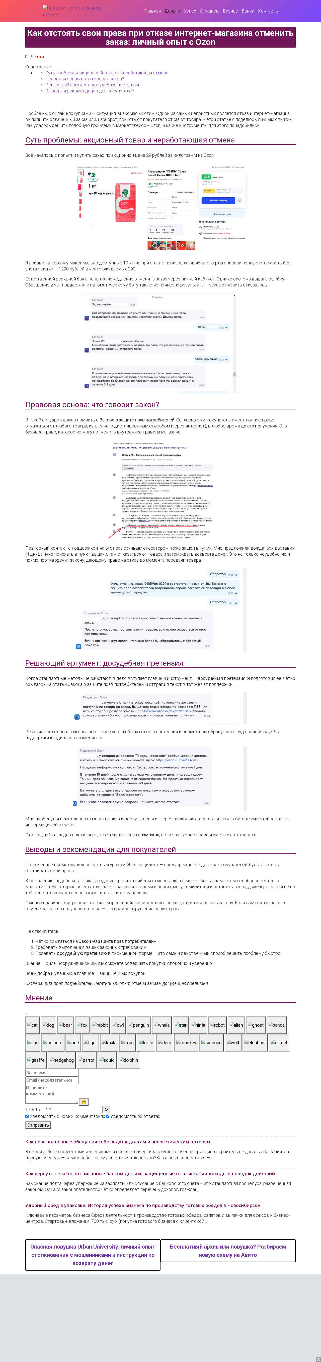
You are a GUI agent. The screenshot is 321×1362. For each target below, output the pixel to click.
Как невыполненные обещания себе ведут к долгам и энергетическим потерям (117, 1142)
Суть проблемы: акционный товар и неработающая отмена (106, 72)
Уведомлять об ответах (134, 1116)
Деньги (37, 56)
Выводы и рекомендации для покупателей (89, 90)
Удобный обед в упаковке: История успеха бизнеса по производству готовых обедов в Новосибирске (142, 1205)
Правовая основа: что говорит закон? (84, 78)
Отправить (38, 1125)
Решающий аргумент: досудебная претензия (92, 84)
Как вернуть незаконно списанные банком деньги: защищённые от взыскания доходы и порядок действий (150, 1173)
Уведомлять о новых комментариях (67, 1116)
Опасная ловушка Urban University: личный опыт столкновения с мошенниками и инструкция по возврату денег (92, 1255)
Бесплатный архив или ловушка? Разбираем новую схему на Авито (228, 1251)
